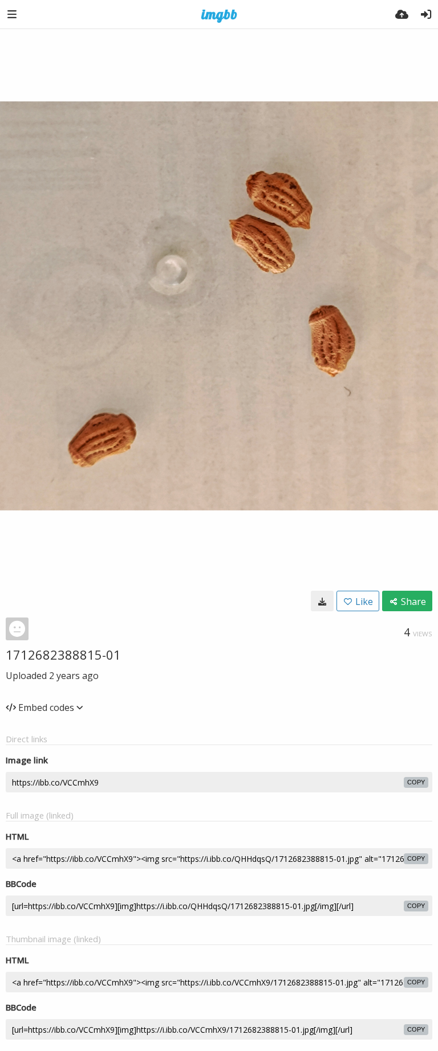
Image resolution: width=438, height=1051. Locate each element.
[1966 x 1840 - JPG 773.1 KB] (322, 601)
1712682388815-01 (63, 654)
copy (416, 782)
